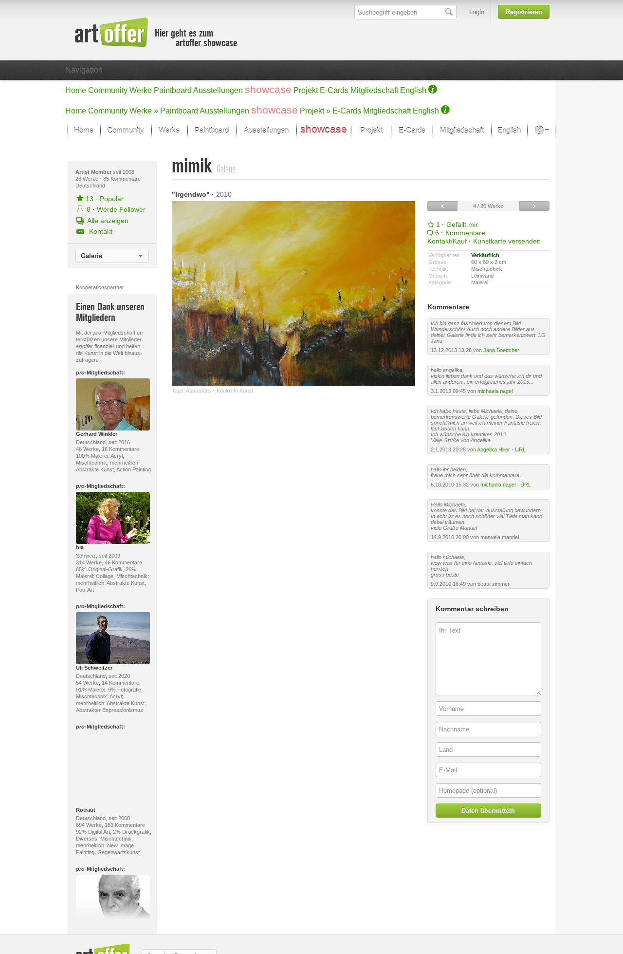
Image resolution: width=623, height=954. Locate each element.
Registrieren (524, 12)
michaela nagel (495, 391)
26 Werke (87, 179)
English (413, 90)
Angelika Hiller (493, 449)
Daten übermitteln (488, 810)
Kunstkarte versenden (507, 241)
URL (520, 449)
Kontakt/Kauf (447, 241)
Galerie (91, 256)
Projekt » (315, 111)
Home (75, 90)
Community (108, 90)
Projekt (305, 90)
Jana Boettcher (501, 350)
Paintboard (173, 90)
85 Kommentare (122, 179)
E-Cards (334, 90)
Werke (140, 90)
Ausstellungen (218, 90)
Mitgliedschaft (374, 90)
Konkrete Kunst (235, 390)
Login (476, 12)
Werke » (143, 111)
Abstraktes (199, 390)
